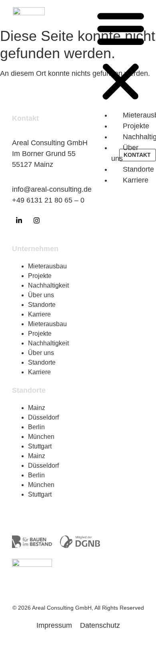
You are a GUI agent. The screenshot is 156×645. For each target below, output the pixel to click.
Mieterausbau (47, 266)
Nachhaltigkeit (48, 285)
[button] (120, 56)
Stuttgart (40, 446)
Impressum (54, 625)
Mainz (36, 407)
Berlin (36, 427)
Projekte (40, 275)
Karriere (39, 314)
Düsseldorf (43, 417)
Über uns (41, 295)
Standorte (42, 304)
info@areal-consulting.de (52, 189)
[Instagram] (36, 220)
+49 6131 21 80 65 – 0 (48, 200)
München (41, 436)
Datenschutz (100, 625)
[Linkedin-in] (19, 220)
